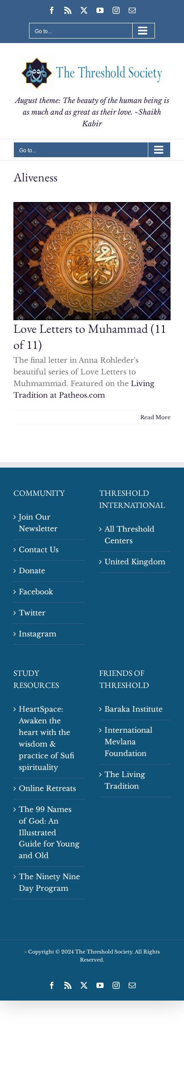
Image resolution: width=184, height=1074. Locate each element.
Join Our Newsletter (38, 522)
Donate (32, 570)
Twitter (32, 612)
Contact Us (39, 549)
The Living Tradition (125, 780)
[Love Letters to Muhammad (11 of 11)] (92, 261)
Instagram (37, 633)
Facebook (36, 591)
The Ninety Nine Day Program (49, 882)
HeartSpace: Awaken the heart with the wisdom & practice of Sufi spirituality (46, 738)
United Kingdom (135, 561)
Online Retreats (47, 788)
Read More (155, 417)
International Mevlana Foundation (128, 742)
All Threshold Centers (130, 534)
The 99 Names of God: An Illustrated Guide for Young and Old (49, 832)
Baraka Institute (134, 709)
